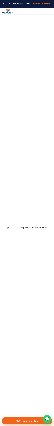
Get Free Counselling (27, 420)
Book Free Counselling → (42, 4)
